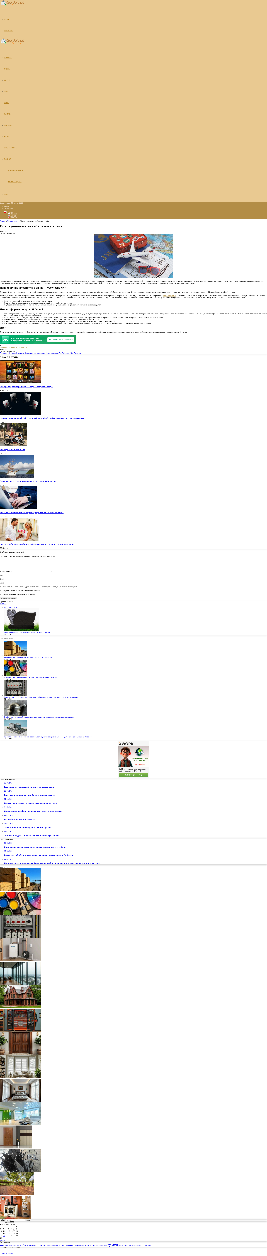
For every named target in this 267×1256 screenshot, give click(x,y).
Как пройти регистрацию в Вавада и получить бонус (26, 387)
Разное (7, 159)
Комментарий (6, 571)
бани (10, 1245)
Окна (6, 91)
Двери (7, 80)
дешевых (14, 347)
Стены (7, 69)
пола (63, 1245)
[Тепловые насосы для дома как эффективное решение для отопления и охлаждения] (20, 961)
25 (4, 1236)
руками (113, 1245)
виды (14, 1245)
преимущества (97, 1245)
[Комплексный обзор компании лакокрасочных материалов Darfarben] (15, 675)
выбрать (24, 1245)
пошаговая (81, 1245)
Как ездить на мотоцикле (12, 450)
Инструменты (10, 148)
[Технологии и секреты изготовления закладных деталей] (20, 1171)
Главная (3, 221)
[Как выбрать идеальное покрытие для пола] (17, 1195)
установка (146, 1245)
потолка (69, 1245)
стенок (126, 1245)
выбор (18, 1245)
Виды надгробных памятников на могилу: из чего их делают (27, 632)
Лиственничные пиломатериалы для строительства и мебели (28, 657)
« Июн (2, 1240)
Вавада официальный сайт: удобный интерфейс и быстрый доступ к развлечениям (42, 418)
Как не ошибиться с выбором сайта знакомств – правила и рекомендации (37, 544)
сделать (121, 1245)
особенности (43, 1245)
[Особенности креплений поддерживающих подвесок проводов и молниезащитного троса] (15, 715)
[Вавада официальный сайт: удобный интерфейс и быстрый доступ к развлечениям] (20, 414)
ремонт (104, 1245)
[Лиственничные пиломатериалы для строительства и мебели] (15, 656)
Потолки (8, 125)
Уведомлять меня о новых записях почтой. (19, 594)
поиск (26, 347)
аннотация (4, 1245)
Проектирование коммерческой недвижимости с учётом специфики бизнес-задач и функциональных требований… (49, 737)
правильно (88, 1245)
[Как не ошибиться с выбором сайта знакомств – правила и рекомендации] (19, 540)
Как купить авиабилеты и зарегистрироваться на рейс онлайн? (32, 513)
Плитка (7, 114)
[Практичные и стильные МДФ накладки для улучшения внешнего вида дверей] (20, 1054)
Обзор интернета (14, 182)
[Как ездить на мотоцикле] (13, 446)
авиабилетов (5, 347)
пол (60, 1245)
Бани (6, 136)
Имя (2, 575)
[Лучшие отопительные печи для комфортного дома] (15, 1218)
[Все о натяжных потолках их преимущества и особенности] (20, 1101)
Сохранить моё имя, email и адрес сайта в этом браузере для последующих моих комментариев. (40, 587)
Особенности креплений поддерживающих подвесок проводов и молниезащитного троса (39, 717)
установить (137, 1245)
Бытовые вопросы (15, 170)
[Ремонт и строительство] (12, 7)
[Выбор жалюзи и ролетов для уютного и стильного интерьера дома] (20, 1078)
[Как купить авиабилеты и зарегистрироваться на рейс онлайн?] (18, 509)
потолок (75, 1245)
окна (34, 1245)
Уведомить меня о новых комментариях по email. (22, 591)
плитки (56, 1245)
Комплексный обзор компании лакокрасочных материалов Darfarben (30, 677)
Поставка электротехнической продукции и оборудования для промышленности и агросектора (41, 697)
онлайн (21, 347)
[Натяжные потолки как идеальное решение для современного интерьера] (20, 1124)
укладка (131, 1245)
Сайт (2, 583)
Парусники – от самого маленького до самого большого (28, 481)
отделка (51, 1245)
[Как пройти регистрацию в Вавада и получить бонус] (20, 383)
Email (2, 579)
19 (6, 1233)
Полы (6, 103)
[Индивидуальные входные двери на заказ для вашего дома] (16, 1148)
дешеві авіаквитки (169, 296)
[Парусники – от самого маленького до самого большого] (17, 477)
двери (31, 1245)
